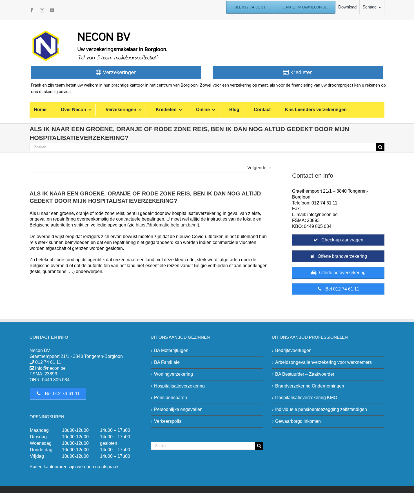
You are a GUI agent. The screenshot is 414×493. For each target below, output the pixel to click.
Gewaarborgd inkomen (298, 421)
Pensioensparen (170, 397)
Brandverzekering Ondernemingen (309, 386)
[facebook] (32, 10)
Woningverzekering (173, 374)
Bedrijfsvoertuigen (293, 350)
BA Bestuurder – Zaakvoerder (304, 374)
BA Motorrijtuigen (171, 350)
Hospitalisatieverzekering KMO (306, 397)
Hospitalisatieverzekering (179, 386)
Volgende (256, 167)
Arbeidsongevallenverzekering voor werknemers (323, 362)
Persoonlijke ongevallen (178, 409)
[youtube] (52, 10)
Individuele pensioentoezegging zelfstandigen (321, 409)
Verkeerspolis (167, 421)
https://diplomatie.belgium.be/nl (167, 225)
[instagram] (42, 10)
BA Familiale (167, 362)
